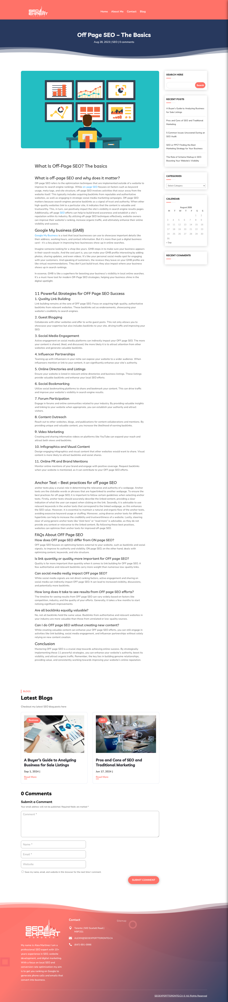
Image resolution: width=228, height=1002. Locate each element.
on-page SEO (90, 187)
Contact (131, 11)
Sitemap (121, 921)
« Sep (169, 242)
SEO (114, 42)
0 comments (126, 42)
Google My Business (46, 235)
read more (30, 777)
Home (104, 11)
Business (33, 720)
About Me (117, 11)
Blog (143, 11)
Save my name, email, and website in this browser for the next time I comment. (63, 872)
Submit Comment (143, 880)
